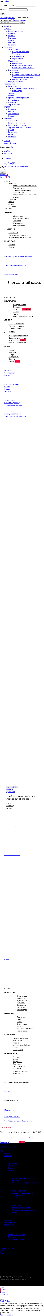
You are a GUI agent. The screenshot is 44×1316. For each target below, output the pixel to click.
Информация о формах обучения (25, 1183)
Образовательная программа (19, 127)
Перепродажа (17, 340)
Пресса (11, 40)
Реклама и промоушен (17, 342)
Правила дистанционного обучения (26, 75)
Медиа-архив (22, 1031)
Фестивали (21, 1007)
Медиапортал (9, 1110)
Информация (13, 70)
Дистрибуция (13, 100)
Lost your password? (7, 18)
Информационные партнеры (19, 841)
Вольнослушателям (19, 79)
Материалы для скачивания (19, 921)
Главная (11, 350)
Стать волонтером (11, 968)
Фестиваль (8, 118)
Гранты (15, 1059)
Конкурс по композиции (17, 819)
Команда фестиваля (16, 906)
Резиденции (17, 1062)
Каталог (11, 95)
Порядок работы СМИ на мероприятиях (24, 918)
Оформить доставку (12, 403)
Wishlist (7, 141)
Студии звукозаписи (20, 1071)
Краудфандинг (10, 1222)
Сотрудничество (18, 56)
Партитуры (21, 1017)
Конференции (18, 1050)
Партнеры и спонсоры (17, 838)
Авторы (11, 93)
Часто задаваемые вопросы (23, 77)
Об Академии (13, 49)
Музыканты (21, 998)
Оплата (7, 386)
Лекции (20, 826)
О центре (7, 29)
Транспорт (12, 935)
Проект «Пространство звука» (25, 185)
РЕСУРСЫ (7, 989)
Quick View (10, 792)
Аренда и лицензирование (18, 97)
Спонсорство (13, 928)
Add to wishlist (12, 787)
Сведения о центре (15, 31)
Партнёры (12, 38)
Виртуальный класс (15, 81)
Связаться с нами (11, 984)
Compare (9, 789)
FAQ (1, 1151)
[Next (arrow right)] (3, 1299)
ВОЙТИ (8, 293)
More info (9, 1315)
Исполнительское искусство (23, 68)
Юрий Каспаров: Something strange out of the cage (21, 797)
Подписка (12, 1237)
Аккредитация (14, 916)
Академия (8, 47)
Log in (2, 13)
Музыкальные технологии (22, 65)
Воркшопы (17, 1068)
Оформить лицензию (16, 326)
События (15, 72)
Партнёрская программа (18, 335)
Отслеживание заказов (13, 405)
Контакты (12, 45)
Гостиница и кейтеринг (17, 933)
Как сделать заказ (11, 384)
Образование (13, 61)
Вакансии (11, 36)
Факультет (16, 54)
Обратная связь (18, 58)
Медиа (11, 247)
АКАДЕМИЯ (8, 209)
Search (22, 22)
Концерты (12, 812)
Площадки (12, 904)
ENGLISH (7, 26)
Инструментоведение (25, 1028)
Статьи (19, 1022)
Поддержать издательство (23, 88)
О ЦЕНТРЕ (7, 181)
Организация (13, 1163)
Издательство (9, 84)
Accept (2, 1315)
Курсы (15, 1047)
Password (4, 9)
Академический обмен (21, 1045)
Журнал (7, 107)
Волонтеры (12, 132)
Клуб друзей (13, 843)
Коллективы (21, 1005)
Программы (17, 1040)
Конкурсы (16, 1057)
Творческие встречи (16, 817)
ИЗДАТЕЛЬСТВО (9, 297)
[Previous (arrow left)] (1, 1299)
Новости (11, 116)
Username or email (7, 5)
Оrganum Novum (19, 188)
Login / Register (10, 143)
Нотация (20, 1026)
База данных (9, 1224)
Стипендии (17, 1043)
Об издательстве (14, 86)
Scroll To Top (5, 1301)
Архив (10, 134)
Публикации (17, 91)
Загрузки (7, 391)
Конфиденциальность (12, 414)
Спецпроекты (13, 114)
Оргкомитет (13, 909)
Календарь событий (12, 1117)
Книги (19, 1019)
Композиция (17, 63)
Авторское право (15, 328)
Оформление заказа (7, 1248)
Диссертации (22, 1024)
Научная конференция (25, 831)
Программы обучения (20, 52)
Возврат (7, 389)
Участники (12, 815)
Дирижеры (21, 1003)
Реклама (11, 930)
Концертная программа (17, 125)
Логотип (11, 42)
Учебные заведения (20, 1038)
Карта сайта (5, 1143)
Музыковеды (22, 1000)
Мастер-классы (23, 829)
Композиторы (22, 996)
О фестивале (13, 120)
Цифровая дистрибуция (17, 338)
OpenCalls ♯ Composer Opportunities (18, 1121)
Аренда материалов (16, 323)
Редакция (12, 102)
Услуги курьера (10, 400)
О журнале (12, 109)
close (7, 1)
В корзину (10, 806)
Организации (22, 1010)
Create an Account (19, 20)
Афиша (14, 361)
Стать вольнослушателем (14, 970)
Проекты (11, 33)
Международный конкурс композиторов (23, 191)
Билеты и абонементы (16, 123)
